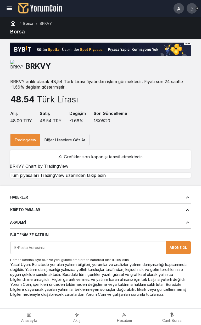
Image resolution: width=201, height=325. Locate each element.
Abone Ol (178, 247)
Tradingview (25, 139)
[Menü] (9, 8)
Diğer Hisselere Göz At (64, 139)
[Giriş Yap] (179, 8)
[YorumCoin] (40, 7)
